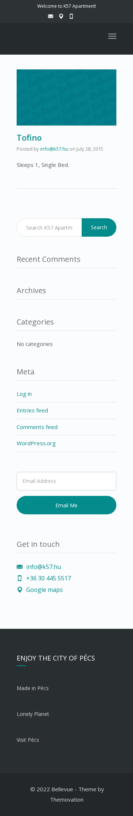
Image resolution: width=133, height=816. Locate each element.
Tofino (29, 137)
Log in (24, 393)
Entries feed (32, 410)
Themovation (66, 799)
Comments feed (37, 427)
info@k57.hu (54, 148)
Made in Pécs (33, 688)
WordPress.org (36, 443)
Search (99, 227)
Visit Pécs (28, 739)
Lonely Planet (33, 713)
